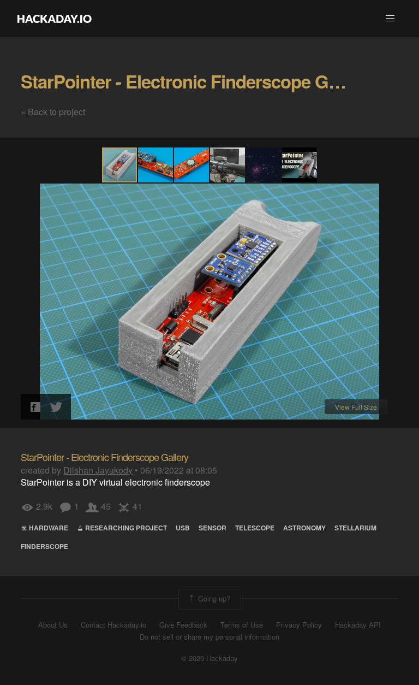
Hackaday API (358, 625)
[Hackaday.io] (54, 18)
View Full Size (356, 406)
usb (183, 528)
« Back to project (53, 111)
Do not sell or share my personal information (209, 637)
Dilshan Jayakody (98, 470)
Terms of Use (241, 625)
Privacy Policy (299, 625)
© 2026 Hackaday (209, 658)
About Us (53, 625)
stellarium (355, 528)
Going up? (213, 598)
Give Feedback (183, 625)
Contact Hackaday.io (113, 625)
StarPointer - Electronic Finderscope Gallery (196, 81)
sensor (212, 528)
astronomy (304, 528)
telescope (254, 528)
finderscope (44, 546)
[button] (390, 18)
